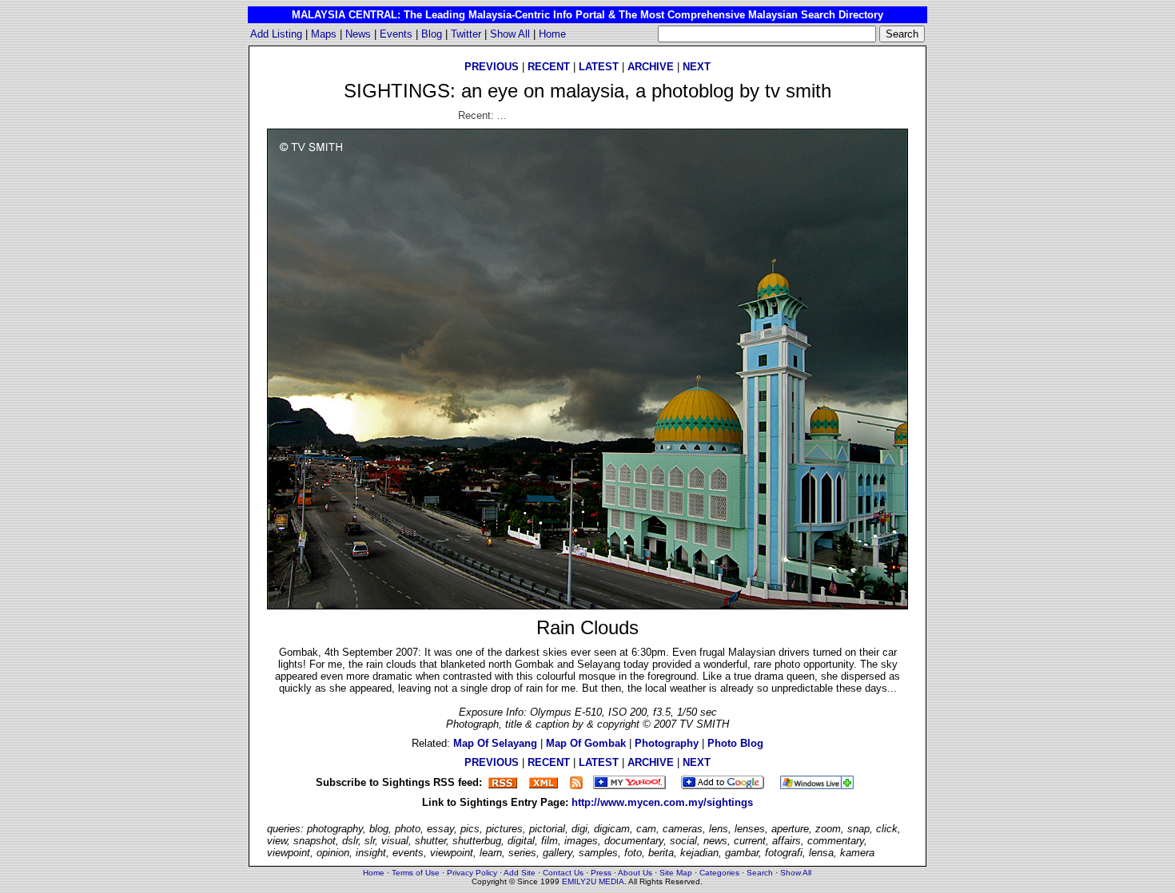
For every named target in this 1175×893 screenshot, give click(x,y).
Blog (431, 34)
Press (601, 872)
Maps (324, 34)
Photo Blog (735, 743)
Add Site (520, 872)
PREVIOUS (491, 67)
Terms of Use (416, 872)
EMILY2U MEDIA (593, 881)
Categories (719, 872)
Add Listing (276, 34)
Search (760, 872)
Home (552, 34)
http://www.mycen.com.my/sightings (662, 802)
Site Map (675, 872)
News (358, 34)
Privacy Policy (472, 872)
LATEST (599, 67)
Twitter (466, 34)
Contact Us (563, 872)
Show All (510, 34)
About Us (635, 872)
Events (396, 34)
